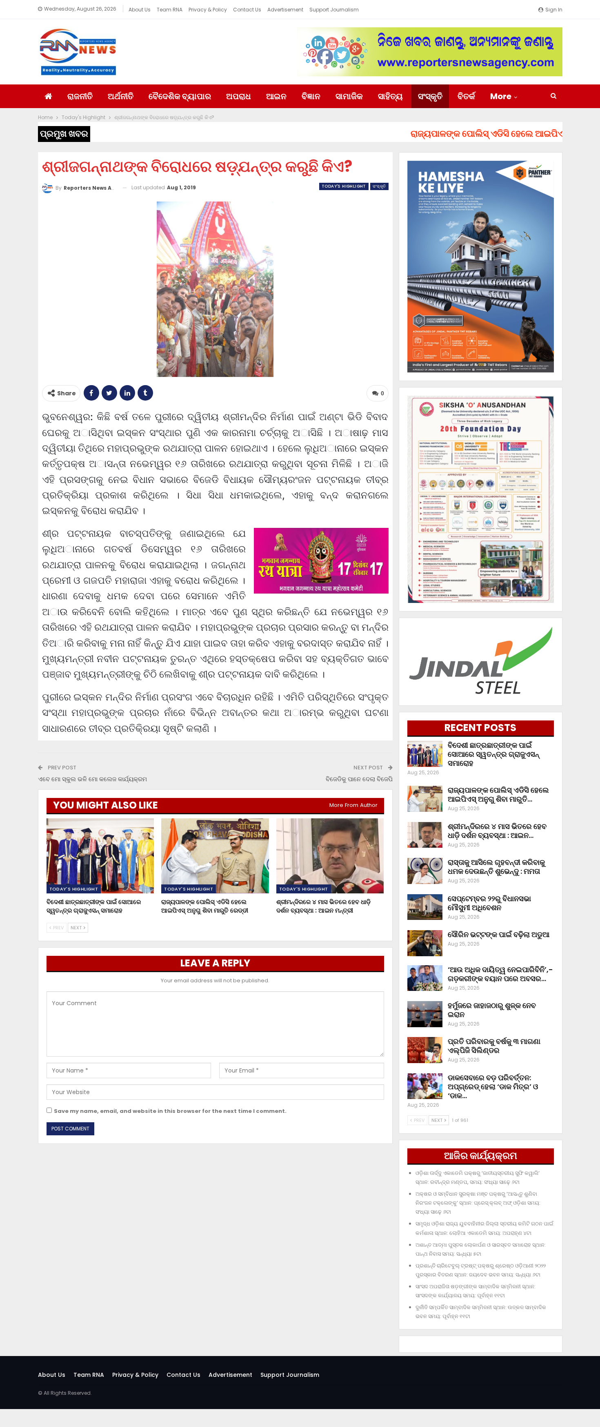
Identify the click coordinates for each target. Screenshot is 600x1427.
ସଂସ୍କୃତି (430, 96)
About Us (140, 9)
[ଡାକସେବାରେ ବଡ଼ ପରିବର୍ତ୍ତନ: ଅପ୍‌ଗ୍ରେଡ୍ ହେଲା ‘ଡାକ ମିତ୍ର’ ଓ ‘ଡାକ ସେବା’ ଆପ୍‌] (424, 1086)
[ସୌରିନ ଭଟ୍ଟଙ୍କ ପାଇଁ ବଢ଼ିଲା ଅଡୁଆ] (424, 943)
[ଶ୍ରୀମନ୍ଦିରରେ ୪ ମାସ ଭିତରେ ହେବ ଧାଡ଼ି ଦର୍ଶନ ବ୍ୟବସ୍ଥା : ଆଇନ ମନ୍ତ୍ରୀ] (330, 856)
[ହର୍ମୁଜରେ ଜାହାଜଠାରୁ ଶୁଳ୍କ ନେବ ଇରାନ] (424, 1014)
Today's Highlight (344, 186)
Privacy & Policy (208, 9)
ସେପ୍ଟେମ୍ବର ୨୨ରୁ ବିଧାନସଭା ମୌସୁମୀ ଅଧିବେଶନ (489, 903)
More (500, 96)
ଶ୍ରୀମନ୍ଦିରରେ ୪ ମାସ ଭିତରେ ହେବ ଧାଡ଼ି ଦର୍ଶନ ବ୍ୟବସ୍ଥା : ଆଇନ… (497, 830)
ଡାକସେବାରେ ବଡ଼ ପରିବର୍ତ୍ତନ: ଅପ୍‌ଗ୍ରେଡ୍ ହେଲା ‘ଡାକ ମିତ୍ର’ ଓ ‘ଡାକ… (493, 1086)
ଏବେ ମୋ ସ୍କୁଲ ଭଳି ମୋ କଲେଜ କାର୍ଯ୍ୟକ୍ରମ (92, 779)
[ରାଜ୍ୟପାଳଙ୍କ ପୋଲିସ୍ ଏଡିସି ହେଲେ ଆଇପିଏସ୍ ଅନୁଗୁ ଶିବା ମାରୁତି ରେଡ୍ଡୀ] (215, 856)
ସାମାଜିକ (349, 96)
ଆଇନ (276, 96)
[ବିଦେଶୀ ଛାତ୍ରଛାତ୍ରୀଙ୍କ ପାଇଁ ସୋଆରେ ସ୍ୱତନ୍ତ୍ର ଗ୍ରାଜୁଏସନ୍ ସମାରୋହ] (100, 856)
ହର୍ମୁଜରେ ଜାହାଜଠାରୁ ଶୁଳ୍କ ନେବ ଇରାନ (492, 1009)
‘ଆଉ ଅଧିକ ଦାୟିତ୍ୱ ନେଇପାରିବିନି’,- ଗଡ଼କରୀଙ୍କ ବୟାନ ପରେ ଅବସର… (500, 974)
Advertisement (285, 9)
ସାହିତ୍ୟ (390, 96)
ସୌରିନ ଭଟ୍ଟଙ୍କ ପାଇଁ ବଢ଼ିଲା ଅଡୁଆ (498, 934)
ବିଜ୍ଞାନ (311, 96)
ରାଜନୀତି (80, 96)
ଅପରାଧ (238, 96)
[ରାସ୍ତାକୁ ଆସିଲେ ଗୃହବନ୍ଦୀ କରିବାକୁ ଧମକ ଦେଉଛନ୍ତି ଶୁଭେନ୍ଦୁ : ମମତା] (424, 871)
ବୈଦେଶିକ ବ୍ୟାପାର (180, 96)
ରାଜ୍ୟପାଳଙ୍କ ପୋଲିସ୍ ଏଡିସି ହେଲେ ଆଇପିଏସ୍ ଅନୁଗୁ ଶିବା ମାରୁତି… (498, 794)
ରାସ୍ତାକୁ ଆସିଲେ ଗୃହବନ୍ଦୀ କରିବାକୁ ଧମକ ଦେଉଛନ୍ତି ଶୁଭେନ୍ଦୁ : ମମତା (496, 866)
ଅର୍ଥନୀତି (120, 96)
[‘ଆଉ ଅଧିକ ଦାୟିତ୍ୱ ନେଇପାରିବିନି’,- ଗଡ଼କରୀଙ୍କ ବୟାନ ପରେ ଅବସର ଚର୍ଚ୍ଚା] (424, 978)
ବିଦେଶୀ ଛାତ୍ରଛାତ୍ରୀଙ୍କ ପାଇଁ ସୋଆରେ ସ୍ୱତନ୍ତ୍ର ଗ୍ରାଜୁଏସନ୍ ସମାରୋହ (493, 754)
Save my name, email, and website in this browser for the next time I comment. (170, 1111)
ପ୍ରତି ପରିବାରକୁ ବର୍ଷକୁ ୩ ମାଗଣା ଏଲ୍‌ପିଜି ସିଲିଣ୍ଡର (494, 1045)
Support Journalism (334, 9)
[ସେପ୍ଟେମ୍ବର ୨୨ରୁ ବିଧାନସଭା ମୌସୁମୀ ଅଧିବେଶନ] (424, 907)
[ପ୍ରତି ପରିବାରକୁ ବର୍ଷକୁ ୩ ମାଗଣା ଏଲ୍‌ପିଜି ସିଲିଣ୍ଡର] (424, 1050)
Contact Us (247, 9)
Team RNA (169, 9)
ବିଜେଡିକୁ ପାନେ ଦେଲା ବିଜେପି (359, 779)
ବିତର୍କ (466, 96)
